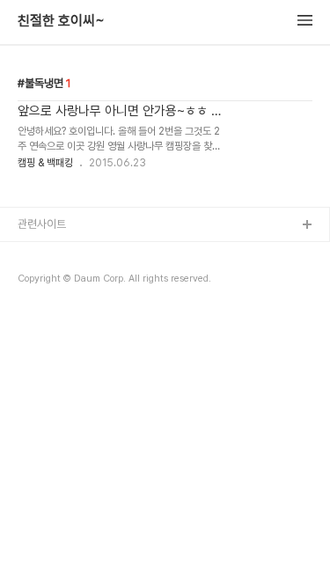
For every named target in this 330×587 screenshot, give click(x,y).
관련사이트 (42, 224)
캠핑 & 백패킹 (45, 163)
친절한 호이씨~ (61, 21)
